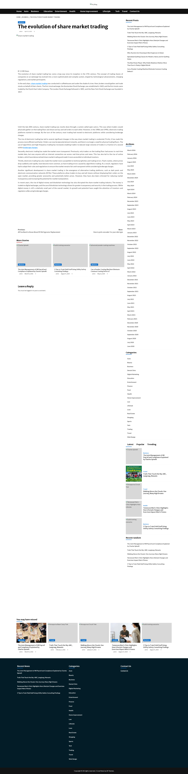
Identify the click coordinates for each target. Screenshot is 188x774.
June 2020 (130, 346)
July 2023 (130, 213)
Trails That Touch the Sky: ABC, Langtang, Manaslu (144, 33)
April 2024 (130, 189)
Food (129, 390)
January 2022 (131, 276)
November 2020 (132, 327)
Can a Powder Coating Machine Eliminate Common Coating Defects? (105, 270)
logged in (30, 290)
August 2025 (131, 162)
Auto (26, 11)
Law (128, 402)
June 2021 (130, 303)
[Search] (170, 11)
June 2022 (130, 260)
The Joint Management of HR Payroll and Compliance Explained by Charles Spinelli (32, 270)
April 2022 (130, 268)
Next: (108, 231)
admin (21, 31)
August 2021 (131, 295)
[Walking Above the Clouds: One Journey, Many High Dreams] (134, 485)
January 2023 (131, 232)
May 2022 (130, 264)
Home (19, 11)
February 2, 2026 (60, 650)
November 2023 (132, 201)
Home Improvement (89, 11)
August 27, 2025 (123, 652)
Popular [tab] (140, 444)
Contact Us (135, 11)
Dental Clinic (131, 370)
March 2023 (131, 229)
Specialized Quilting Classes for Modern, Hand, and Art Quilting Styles (148, 58)
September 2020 (132, 334)
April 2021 (130, 311)
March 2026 (131, 150)
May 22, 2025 (101, 274)
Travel (124, 11)
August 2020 (131, 338)
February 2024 (132, 197)
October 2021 (132, 287)
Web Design (131, 437)
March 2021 (131, 315)
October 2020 (132, 330)
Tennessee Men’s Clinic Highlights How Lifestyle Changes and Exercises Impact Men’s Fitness (147, 41)
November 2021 (132, 283)
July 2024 (130, 181)
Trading (129, 429)
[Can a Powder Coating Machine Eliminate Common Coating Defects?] (106, 255)
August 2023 (131, 209)
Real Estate (131, 413)
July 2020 (130, 342)
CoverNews (100, 771)
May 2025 (130, 170)
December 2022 (132, 236)
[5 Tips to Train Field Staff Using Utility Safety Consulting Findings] (70, 255)
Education (48, 11)
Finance (129, 386)
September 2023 (132, 205)
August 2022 (131, 252)
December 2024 (132, 178)
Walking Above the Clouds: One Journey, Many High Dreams (147, 36)
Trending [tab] (151, 444)
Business (35, 11)
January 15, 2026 (91, 650)
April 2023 (130, 225)
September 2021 (132, 291)
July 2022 (130, 256)
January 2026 (131, 158)
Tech (117, 11)
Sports (129, 421)
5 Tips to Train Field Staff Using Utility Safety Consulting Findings (145, 48)
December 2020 (132, 323)
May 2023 (130, 221)
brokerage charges (30, 147)
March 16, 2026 (29, 274)
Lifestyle (106, 11)
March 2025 (131, 174)
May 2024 (130, 185)
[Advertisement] (70, 53)
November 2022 (132, 240)
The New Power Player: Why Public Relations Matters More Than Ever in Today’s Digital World (147, 64)
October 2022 (132, 244)
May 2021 (130, 307)
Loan (129, 409)
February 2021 (132, 319)
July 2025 (130, 166)
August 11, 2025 (65, 274)
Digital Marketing (133, 374)
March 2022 (131, 272)
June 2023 (130, 217)
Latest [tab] (130, 444)
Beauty (129, 362)
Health (72, 11)
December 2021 (132, 280)
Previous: (39, 231)
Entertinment (61, 11)
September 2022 (132, 248)
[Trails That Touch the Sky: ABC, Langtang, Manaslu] (134, 473)
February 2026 (132, 154)
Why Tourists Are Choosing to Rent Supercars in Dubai (145, 53)
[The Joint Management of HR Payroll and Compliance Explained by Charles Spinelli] (33, 255)
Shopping (130, 417)
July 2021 (130, 299)
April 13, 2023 (28, 31)
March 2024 (131, 193)
